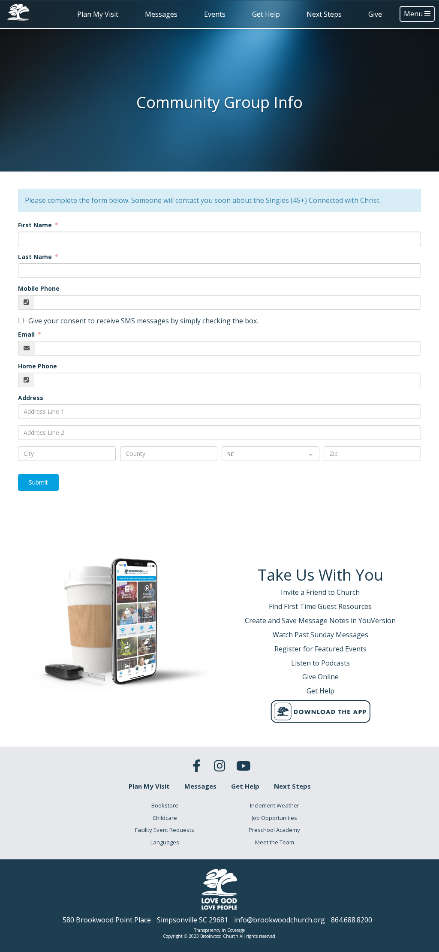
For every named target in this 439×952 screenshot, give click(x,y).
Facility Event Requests (164, 830)
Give (375, 14)
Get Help (266, 14)
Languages (164, 842)
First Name (36, 225)
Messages (161, 14)
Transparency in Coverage (219, 930)
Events (215, 14)
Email (27, 334)
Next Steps (324, 14)
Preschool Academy (274, 830)
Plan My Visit (97, 14)
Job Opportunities (274, 818)
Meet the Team (274, 842)
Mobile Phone (39, 288)
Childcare (165, 818)
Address (30, 398)
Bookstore (164, 805)
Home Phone (37, 366)
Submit (38, 482)
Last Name (36, 257)
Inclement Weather (274, 805)
